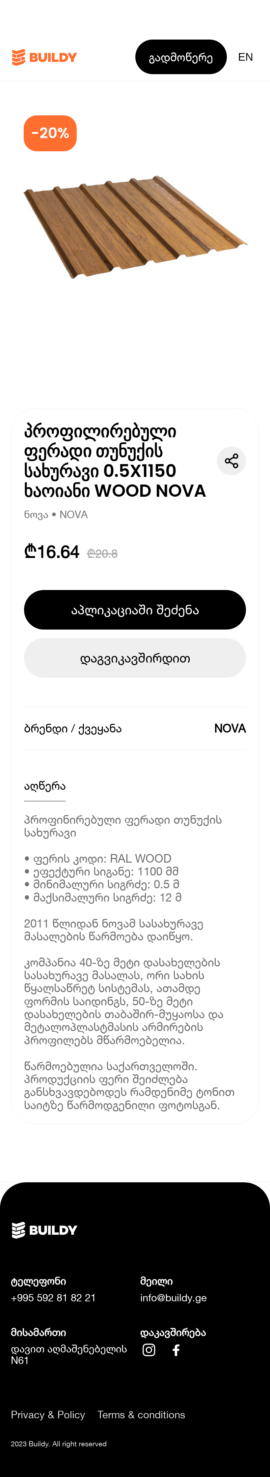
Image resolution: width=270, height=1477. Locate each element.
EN (245, 57)
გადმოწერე (181, 57)
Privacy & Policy (48, 1415)
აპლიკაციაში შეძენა (135, 609)
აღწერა (45, 785)
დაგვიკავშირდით (135, 657)
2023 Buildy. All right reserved (59, 1443)
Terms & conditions (141, 1415)
